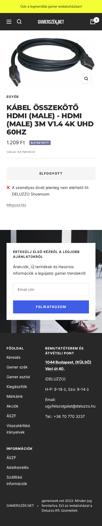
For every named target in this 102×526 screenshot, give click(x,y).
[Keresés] (19, 21)
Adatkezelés (18, 467)
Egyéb (13, 97)
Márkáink (15, 396)
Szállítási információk (17, 480)
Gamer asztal (18, 376)
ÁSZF (11, 415)
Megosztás (16, 205)
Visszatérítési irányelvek (18, 428)
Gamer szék (17, 367)
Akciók (12, 406)
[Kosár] (92, 21)
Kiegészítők (17, 386)
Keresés (13, 357)
